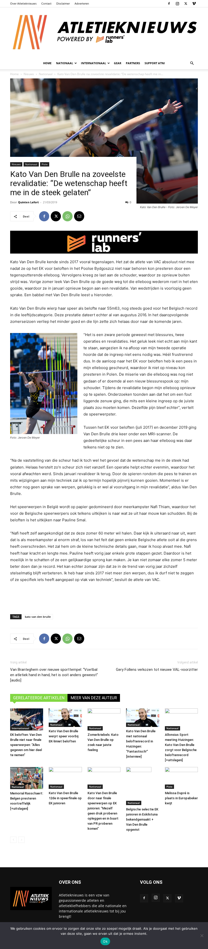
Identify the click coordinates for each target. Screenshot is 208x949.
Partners (133, 63)
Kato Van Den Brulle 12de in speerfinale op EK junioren (65, 798)
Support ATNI (155, 63)
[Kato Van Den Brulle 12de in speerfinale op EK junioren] (65, 778)
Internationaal (20, 728)
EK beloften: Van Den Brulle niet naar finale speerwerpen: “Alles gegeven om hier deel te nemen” (26, 745)
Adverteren (82, 3)
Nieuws (16, 164)
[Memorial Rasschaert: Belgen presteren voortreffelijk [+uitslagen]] (26, 778)
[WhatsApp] (67, 216)
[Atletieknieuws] (104, 32)
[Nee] (201, 935)
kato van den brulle (38, 617)
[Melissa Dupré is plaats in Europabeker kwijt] (181, 778)
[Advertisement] (104, 597)
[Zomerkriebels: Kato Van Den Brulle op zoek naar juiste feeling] (104, 719)
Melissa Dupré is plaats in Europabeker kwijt (181, 798)
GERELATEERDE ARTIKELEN (38, 697)
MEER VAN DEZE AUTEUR (94, 697)
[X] (185, 3)
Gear (117, 63)
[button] (192, 63)
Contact (46, 3)
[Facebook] (169, 3)
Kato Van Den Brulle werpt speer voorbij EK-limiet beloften (63, 736)
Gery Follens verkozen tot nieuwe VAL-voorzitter (157, 669)
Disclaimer (63, 3)
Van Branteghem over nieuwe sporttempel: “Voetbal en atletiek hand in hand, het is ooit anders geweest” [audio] (54, 674)
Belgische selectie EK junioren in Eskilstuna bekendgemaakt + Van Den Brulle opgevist (142, 819)
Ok (105, 941)
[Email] (79, 216)
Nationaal (31, 164)
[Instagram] (177, 3)
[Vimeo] (194, 3)
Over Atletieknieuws (23, 3)
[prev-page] (13, 840)
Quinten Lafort (28, 202)
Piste (45, 164)
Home (47, 63)
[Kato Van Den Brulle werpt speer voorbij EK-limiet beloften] (65, 717)
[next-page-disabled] (21, 840)
